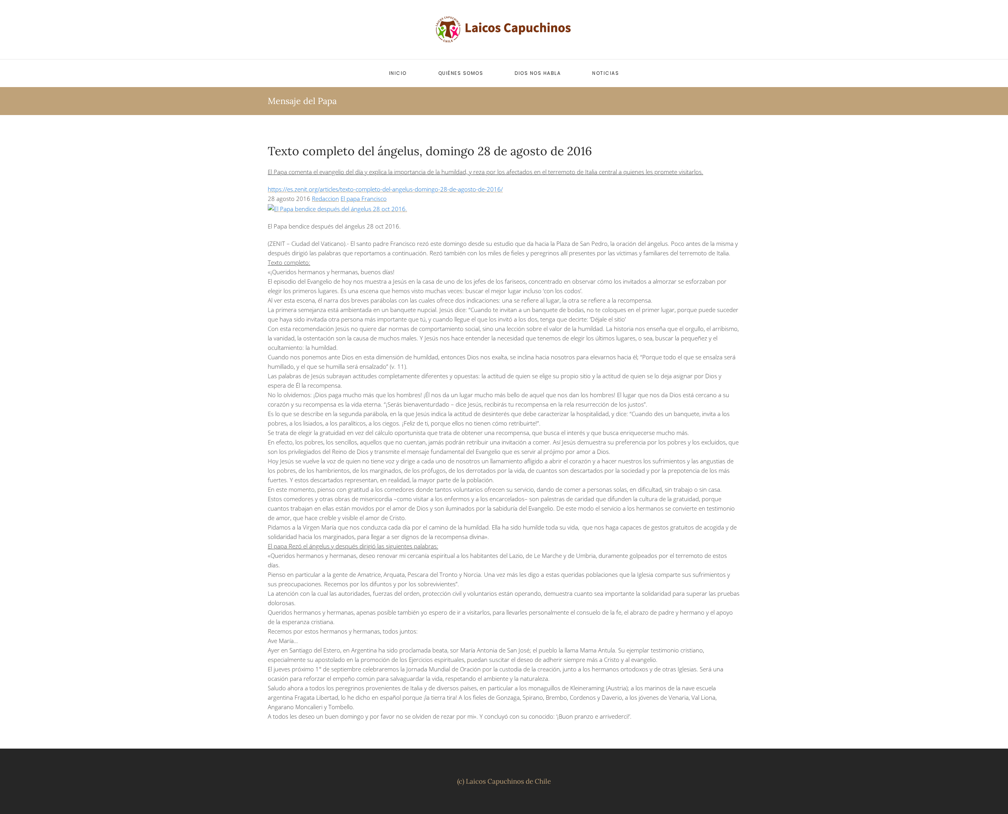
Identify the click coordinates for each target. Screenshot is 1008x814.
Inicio (398, 73)
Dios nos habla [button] (538, 73)
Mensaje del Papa (302, 100)
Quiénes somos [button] (461, 73)
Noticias (605, 73)
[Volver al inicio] (504, 29)
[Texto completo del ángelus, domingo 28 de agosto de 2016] (337, 208)
